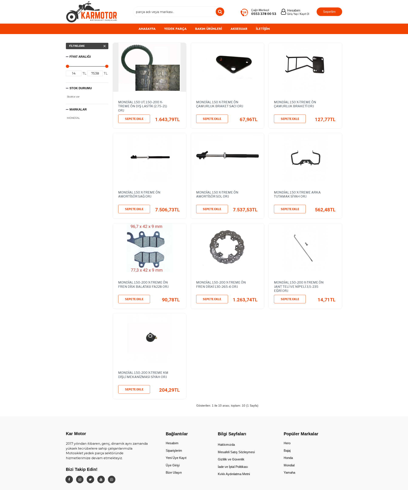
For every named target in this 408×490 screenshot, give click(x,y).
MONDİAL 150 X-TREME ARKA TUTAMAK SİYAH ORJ (297, 195)
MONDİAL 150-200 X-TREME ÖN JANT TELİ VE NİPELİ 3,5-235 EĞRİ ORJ (299, 286)
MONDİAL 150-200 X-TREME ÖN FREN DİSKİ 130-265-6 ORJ (221, 285)
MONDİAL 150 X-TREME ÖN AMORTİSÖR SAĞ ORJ (139, 195)
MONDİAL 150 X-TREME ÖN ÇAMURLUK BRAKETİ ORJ (295, 104)
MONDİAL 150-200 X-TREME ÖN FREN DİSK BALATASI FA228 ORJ (143, 285)
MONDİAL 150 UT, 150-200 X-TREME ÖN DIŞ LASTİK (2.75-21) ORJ (142, 105)
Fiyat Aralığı (80, 56)
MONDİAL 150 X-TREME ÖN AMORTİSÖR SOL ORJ (217, 195)
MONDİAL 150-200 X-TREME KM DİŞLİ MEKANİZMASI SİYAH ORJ (143, 375)
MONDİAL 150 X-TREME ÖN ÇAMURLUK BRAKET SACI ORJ (219, 104)
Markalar (78, 109)
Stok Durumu (80, 88)
